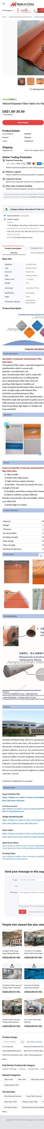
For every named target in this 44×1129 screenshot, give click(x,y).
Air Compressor (8, 1046)
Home (4, 17)
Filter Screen (8, 1079)
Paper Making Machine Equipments (15, 1051)
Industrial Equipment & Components (20, 17)
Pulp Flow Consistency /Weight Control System (13, 1055)
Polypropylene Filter (11, 1085)
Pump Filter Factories (34, 1096)
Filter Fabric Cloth (10, 1102)
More (4, 1111)
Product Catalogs (35, 1042)
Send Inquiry (23, 122)
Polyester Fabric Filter (30, 1102)
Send (22, 912)
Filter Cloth (22, 1079)
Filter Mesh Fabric (10, 1107)
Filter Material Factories (12, 1096)
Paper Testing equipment (33, 1055)
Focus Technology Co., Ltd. (29, 1120)
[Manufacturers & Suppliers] (22, 4)
